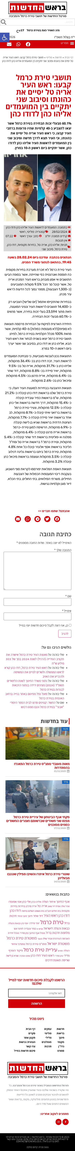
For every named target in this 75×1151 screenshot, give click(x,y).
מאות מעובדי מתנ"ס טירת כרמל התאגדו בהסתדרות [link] (42, 766)
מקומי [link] (61, 1042)
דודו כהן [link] (11, 245)
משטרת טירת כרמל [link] (22, 938)
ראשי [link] (22, 232)
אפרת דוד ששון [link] (54, 906)
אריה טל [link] (42, 245)
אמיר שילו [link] (65, 906)
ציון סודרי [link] (59, 955)
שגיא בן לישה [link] (12, 955)
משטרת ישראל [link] (58, 943)
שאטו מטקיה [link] (24, 955)
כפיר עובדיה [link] (30, 928)
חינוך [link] (30, 915)
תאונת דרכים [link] (53, 960)
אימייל (66, 610)
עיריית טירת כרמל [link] (40, 950)
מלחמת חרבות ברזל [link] (58, 933)
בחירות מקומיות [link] (27, 245)
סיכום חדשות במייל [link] (24, 1050)
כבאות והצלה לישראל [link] (57, 928)
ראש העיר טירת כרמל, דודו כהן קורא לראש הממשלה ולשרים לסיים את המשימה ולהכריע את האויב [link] (34, 672)
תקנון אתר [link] (29, 1037)
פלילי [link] (67, 955)
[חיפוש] (3, 22)
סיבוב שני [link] (47, 249)
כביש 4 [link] (40, 928)
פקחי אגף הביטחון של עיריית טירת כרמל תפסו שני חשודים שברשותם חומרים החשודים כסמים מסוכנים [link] (38, 821)
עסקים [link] (48, 1029)
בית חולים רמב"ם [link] (53, 910)
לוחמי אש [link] (18, 928)
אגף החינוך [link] (63, 901)
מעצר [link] (40, 938)
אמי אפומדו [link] (15, 901)
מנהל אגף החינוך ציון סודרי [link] (32, 933)
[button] (67, 43)
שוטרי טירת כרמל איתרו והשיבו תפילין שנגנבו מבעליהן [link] (38, 876)
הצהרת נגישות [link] (27, 1042)
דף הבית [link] (69, 57)
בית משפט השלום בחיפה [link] (32, 910)
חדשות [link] (58, 57)
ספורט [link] (60, 1050)
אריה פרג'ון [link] (31, 906)
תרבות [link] (48, 1046)
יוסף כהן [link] (24, 923)
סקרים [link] (31, 1033)
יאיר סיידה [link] (34, 923)
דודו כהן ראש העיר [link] (57, 915)
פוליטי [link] (49, 57)
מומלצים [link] (47, 1042)
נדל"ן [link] (61, 1046)
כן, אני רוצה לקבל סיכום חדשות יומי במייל (44, 625)
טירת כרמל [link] (61, 249)
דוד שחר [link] (38, 915)
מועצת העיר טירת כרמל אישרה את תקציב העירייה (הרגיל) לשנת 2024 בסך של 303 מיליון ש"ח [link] (35, 659)
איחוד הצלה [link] (49, 901)
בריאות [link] (60, 1033)
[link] (4, 37)
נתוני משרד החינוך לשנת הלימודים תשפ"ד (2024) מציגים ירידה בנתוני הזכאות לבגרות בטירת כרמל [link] (35, 685)
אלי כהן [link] (26, 901)
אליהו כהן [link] (53, 245)
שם (68, 596)
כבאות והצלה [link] (14, 923)
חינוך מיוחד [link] (22, 916)
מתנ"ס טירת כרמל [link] (36, 944)
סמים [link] (60, 950)
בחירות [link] (21, 906)
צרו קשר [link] (30, 1046)
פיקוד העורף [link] (16, 950)
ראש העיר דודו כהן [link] (42, 955)
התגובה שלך (62, 550)
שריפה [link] (66, 960)
